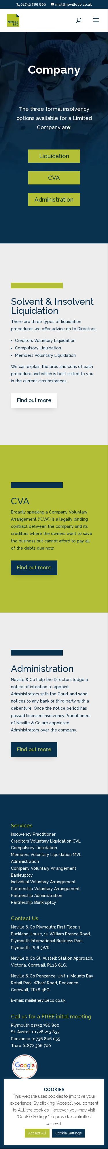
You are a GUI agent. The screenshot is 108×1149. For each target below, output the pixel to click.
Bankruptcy (22, 875)
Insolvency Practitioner (33, 834)
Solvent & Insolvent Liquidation (52, 306)
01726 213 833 (46, 1032)
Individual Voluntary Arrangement (43, 882)
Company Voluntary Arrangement (43, 868)
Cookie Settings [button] (69, 1133)
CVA (54, 177)
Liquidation (54, 156)
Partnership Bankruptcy (33, 902)
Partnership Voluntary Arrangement (45, 888)
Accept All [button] (37, 1133)
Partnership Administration (36, 895)
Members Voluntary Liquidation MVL (46, 854)
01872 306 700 (36, 1045)
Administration (54, 199)
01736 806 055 (45, 1038)
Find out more (34, 400)
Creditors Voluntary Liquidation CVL (46, 841)
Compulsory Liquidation (34, 847)
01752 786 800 (33, 5)
